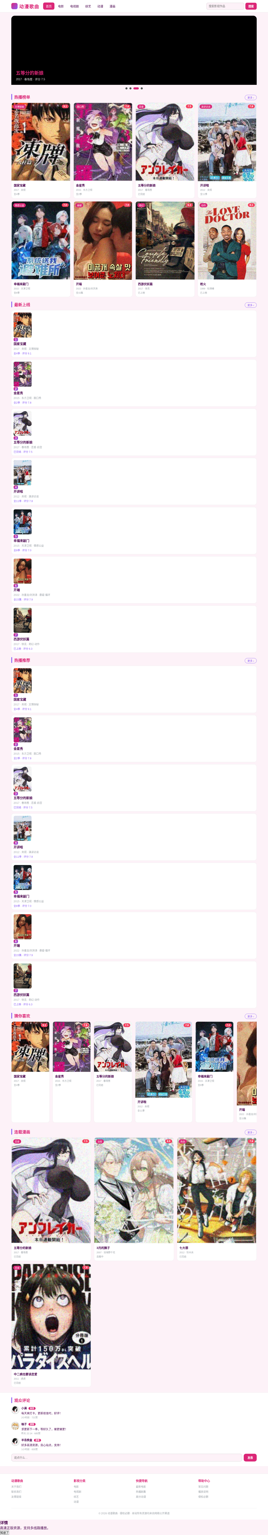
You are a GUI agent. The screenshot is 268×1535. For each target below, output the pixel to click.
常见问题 (203, 1486)
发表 (250, 1457)
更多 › (250, 97)
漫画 (112, 6)
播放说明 (203, 1491)
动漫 (100, 6)
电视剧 (74, 6)
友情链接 (16, 1496)
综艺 (88, 6)
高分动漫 (141, 1496)
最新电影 (141, 1486)
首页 (49, 6)
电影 (61, 6)
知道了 (4, 1532)
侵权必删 (203, 1496)
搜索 (251, 6)
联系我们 (16, 1491)
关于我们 (16, 1486)
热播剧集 (141, 1491)
